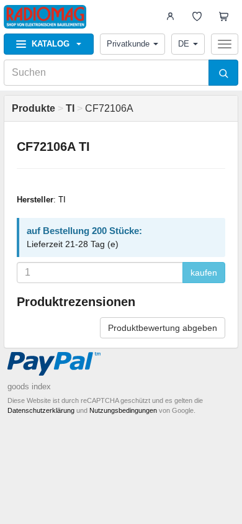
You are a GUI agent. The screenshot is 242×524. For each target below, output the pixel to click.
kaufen (203, 273)
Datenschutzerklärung (40, 410)
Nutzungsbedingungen (123, 410)
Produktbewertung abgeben (162, 328)
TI (62, 199)
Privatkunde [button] (128, 43)
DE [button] (183, 43)
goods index (29, 386)
